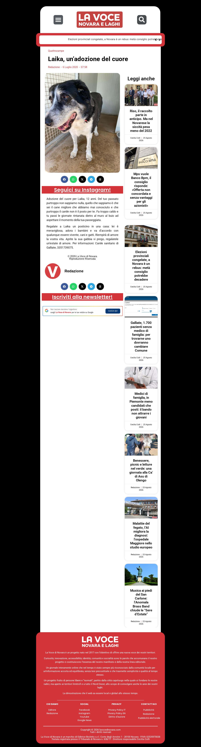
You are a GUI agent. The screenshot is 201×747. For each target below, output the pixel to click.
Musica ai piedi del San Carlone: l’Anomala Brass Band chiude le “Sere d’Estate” (141, 601)
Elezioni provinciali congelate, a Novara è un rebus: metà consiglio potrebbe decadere (94, 39)
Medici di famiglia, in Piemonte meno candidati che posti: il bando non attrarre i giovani (141, 404)
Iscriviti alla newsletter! (82, 295)
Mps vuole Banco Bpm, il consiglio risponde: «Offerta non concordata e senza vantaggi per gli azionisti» (141, 188)
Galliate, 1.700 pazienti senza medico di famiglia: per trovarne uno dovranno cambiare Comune (141, 335)
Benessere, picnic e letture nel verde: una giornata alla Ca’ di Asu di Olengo (141, 469)
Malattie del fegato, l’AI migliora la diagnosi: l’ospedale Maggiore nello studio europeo (141, 534)
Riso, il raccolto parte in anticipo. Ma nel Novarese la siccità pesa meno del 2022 (141, 120)
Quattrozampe (56, 49)
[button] (58, 19)
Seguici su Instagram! (82, 188)
